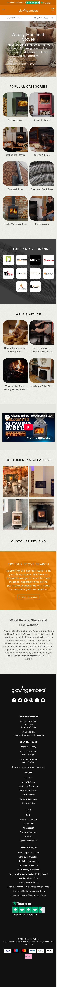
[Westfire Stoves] (21, 286)
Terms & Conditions (28, 799)
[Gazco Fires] (21, 260)
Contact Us (29, 823)
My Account (28, 828)
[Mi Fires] (8, 273)
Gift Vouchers (28, 794)
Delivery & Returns (28, 819)
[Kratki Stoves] (48, 260)
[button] (47, 10)
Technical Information (28, 861)
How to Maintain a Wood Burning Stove (28, 895)
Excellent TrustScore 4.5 (16, 3)
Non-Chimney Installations (28, 869)
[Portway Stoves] (35, 273)
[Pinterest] (26, 700)
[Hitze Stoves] (35, 260)
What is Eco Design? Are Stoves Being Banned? (28, 887)
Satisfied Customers (29, 790)
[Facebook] (14, 700)
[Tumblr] (37, 700)
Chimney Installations (28, 865)
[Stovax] (48, 273)
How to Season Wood (28, 882)
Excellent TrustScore (24, 914)
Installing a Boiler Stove (28, 878)
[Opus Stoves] (21, 273)
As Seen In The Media (28, 786)
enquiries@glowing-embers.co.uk (28, 735)
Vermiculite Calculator (28, 857)
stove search (28, 597)
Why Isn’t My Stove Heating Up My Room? (28, 874)
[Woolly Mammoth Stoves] (35, 286)
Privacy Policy (28, 803)
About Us (28, 777)
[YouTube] (43, 700)
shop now (28, 64)
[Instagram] (31, 700)
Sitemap (28, 836)
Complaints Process (28, 840)
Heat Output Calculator (28, 852)
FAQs (28, 815)
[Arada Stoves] (8, 260)
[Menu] (6, 10)
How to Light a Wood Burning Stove (28, 891)
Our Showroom (28, 782)
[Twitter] (20, 700)
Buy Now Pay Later (28, 832)
